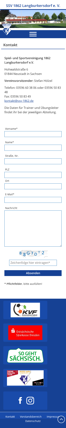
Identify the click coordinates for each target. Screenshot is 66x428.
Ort (7, 180)
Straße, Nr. (12, 155)
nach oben (61, 419)
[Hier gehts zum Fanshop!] (25, 378)
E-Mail (9, 194)
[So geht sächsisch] (25, 355)
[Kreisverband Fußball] (25, 310)
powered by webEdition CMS (53, 426)
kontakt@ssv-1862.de (19, 101)
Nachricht (11, 208)
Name (9, 142)
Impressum (54, 416)
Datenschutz (33, 421)
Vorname (11, 128)
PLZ (7, 169)
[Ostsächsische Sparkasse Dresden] (25, 332)
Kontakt (10, 416)
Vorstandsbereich (31, 416)
